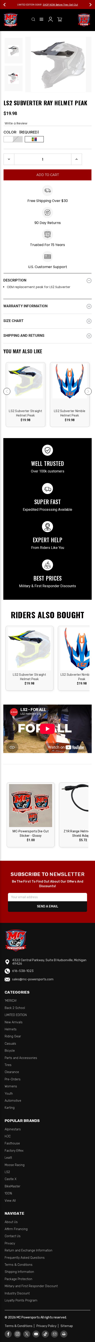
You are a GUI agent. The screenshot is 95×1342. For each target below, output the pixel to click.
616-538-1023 (23, 971)
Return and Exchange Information (28, 1250)
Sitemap (67, 1326)
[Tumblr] (45, 1334)
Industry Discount (17, 1293)
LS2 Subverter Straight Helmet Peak (25, 413)
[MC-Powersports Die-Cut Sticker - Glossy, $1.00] (30, 805)
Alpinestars (13, 1129)
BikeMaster (12, 1186)
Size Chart (13, 321)
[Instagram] (17, 1334)
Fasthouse (12, 1143)
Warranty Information (25, 306)
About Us (11, 1222)
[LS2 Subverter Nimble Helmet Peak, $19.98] (69, 386)
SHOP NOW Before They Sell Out (60, 4)
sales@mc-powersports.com (32, 979)
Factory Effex (14, 1151)
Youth (9, 1094)
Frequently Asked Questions (25, 1258)
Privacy (10, 1243)
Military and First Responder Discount (31, 1286)
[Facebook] (8, 1334)
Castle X (11, 1179)
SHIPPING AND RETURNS (23, 335)
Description (14, 280)
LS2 (7, 1172)
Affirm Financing (16, 1229)
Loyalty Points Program (21, 1300)
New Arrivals (14, 1022)
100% (8, 1193)
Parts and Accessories (21, 1058)
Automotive (13, 1101)
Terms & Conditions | (20, 1326)
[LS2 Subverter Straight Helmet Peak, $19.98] (25, 386)
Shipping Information (19, 1272)
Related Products (47, 352)
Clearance (12, 1072)
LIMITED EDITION (16, 1015)
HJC (8, 1136)
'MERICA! (11, 1001)
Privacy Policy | (48, 1326)
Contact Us (13, 1236)
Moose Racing (15, 1165)
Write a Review (16, 123)
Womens (11, 1086)
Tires (8, 1065)
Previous (6, 4)
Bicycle (10, 1051)
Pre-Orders (13, 1079)
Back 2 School (15, 1008)
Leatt (8, 1158)
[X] (27, 1334)
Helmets (11, 1029)
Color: (21, 132)
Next (88, 4)
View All (10, 1201)
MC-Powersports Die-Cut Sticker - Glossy (31, 833)
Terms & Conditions (18, 1265)
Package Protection (18, 1279)
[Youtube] (36, 1334)
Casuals (10, 1044)
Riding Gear (13, 1036)
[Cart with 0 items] (60, 20)
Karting (10, 1108)
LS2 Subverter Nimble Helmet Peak (69, 413)
